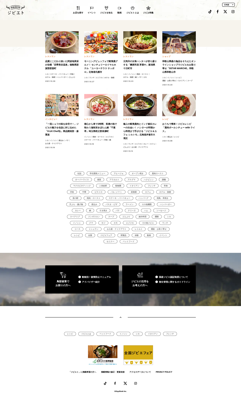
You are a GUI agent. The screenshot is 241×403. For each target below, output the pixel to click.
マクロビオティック (82, 185)
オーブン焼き (138, 173)
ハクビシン (149, 179)
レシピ (77, 235)
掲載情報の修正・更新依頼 (113, 372)
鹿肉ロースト (158, 173)
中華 (84, 192)
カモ (116, 223)
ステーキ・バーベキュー (119, 198)
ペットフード (128, 241)
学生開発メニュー (97, 173)
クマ (91, 223)
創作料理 (142, 216)
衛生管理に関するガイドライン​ (174, 281)
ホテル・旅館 (165, 192)
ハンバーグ (143, 198)
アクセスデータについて (140, 372)
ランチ (165, 223)
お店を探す (78, 12)
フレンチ (152, 185)
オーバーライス (82, 179)
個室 (99, 179)
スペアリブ (75, 216)
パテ (118, 210)
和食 (166, 185)
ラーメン (129, 204)
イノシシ (77, 223)
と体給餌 (103, 185)
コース (77, 229)
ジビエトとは (132, 12)
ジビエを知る (106, 12)
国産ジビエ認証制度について (173, 277)
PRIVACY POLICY (164, 372)
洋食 (72, 192)
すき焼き (103, 210)
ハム (146, 210)
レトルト (139, 229)
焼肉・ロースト (93, 198)
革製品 (123, 235)
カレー (78, 210)
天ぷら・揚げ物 (76, 204)
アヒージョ (118, 173)
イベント (92, 12)
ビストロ (98, 192)
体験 (137, 235)
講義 (164, 179)
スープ (111, 216)
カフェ (148, 192)
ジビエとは (86, 334)
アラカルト (114, 179)
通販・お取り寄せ (159, 229)
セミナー (110, 241)
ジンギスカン (94, 216)
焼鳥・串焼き (162, 198)
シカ (169, 216)
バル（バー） (116, 192)
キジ (103, 223)
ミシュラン (93, 229)
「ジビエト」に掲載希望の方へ (82, 372)
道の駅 (75, 198)
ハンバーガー (166, 204)
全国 (90, 235)
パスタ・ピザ (111, 204)
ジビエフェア (106, 235)
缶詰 (79, 173)
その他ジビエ (148, 223)
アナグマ (131, 179)
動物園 (118, 185)
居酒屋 (134, 192)
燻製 (157, 216)
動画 (119, 12)
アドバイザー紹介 (91, 281)
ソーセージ (161, 210)
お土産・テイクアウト (116, 229)
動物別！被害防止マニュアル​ (96, 277)
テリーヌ (132, 210)
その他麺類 (147, 204)
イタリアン (134, 185)
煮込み (94, 204)
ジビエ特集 (148, 12)
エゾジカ (130, 223)
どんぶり (126, 216)
